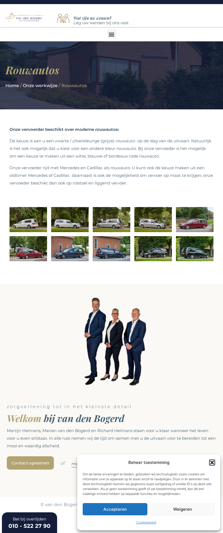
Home (12, 85)
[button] (212, 462)
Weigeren (182, 509)
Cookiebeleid (146, 522)
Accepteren (115, 509)
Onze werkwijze (40, 85)
